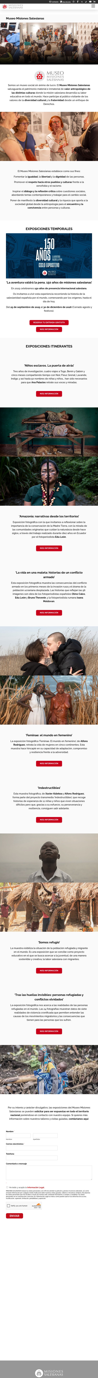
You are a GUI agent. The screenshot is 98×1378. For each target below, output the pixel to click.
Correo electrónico (15, 1144)
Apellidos (36, 1139)
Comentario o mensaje (16, 1164)
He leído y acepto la (27, 1187)
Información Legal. (36, 1187)
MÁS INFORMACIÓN (49, 329)
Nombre (10, 1131)
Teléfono (10, 1154)
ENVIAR (14, 1215)
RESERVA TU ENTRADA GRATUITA (49, 322)
